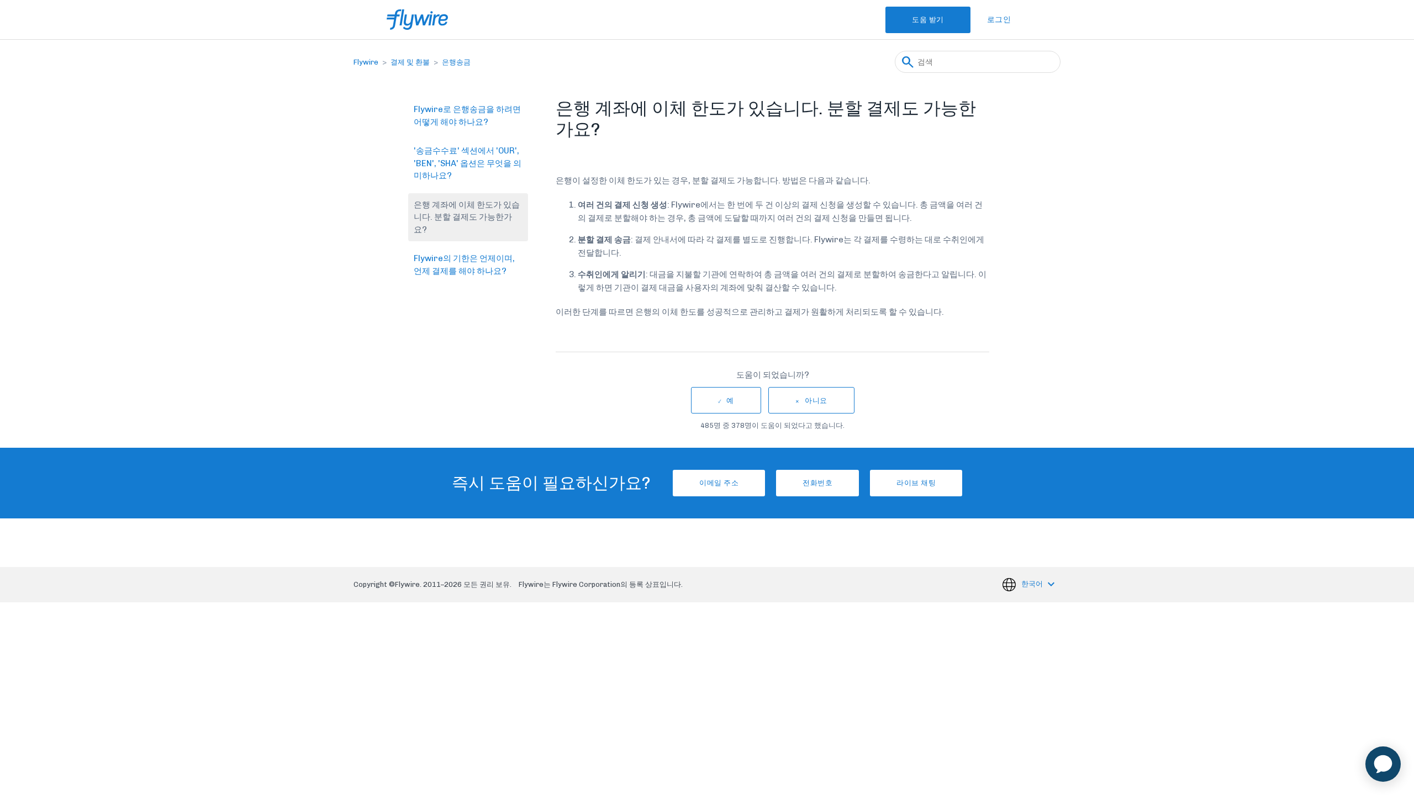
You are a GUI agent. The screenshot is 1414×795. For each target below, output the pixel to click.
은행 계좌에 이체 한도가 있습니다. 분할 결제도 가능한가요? (467, 217)
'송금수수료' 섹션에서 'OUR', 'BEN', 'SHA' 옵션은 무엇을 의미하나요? (467, 163)
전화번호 (817, 483)
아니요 (816, 400)
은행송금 (456, 62)
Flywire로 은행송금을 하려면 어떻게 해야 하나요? (467, 115)
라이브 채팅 (916, 483)
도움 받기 (928, 19)
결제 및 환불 (410, 62)
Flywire (366, 62)
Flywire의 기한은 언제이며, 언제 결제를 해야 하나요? (464, 264)
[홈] (417, 19)
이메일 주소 (718, 483)
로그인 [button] (999, 19)
